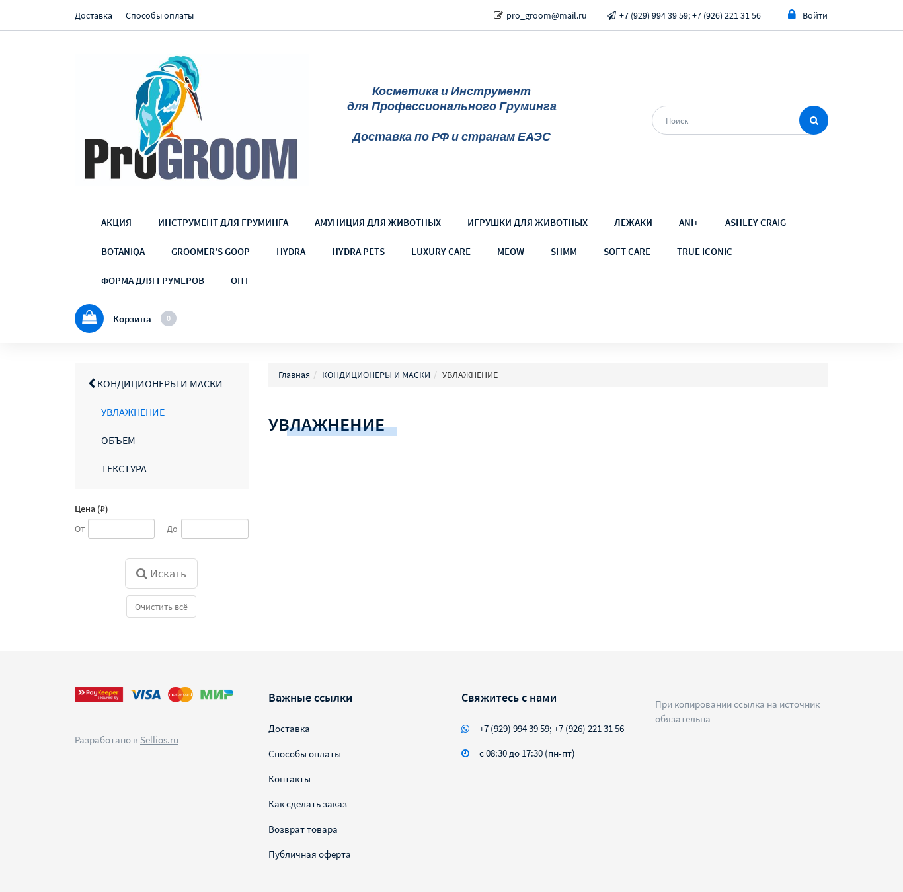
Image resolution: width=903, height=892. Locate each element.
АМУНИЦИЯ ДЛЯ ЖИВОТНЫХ (378, 222)
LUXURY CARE (441, 251)
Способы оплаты (160, 15)
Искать (166, 573)
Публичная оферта (309, 854)
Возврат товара (303, 829)
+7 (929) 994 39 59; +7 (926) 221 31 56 (690, 15)
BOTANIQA (123, 251)
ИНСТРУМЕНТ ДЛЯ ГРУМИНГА (223, 222)
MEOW (510, 251)
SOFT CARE (627, 251)
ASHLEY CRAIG (755, 222)
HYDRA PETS (358, 251)
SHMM (564, 251)
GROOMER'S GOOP (210, 251)
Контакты (289, 778)
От (80, 529)
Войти (815, 15)
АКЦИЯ (116, 222)
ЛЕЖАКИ (633, 222)
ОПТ (240, 280)
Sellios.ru (159, 739)
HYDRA (290, 251)
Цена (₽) (91, 509)
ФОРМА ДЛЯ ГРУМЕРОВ (152, 280)
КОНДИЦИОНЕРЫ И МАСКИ (159, 383)
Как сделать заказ (307, 804)
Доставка (93, 15)
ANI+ (689, 222)
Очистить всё (161, 607)
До (172, 529)
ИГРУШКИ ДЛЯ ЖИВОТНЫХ (527, 222)
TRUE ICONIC (704, 251)
